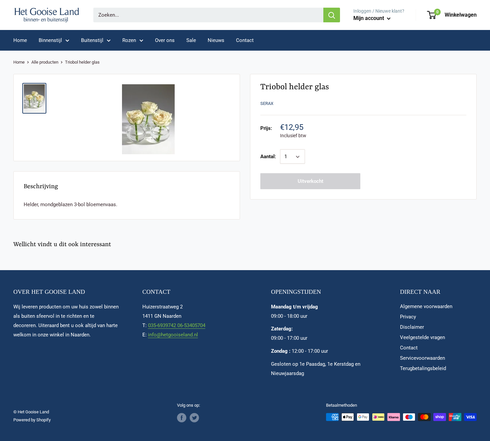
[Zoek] (331, 15)
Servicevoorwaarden (422, 358)
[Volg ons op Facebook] (181, 417)
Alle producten (44, 62)
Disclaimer (412, 327)
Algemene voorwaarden (426, 306)
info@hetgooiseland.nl (173, 335)
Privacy (408, 317)
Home (20, 40)
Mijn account (369, 18)
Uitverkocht (310, 182)
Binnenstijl (50, 40)
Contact (245, 40)
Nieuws (216, 40)
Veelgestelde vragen (422, 337)
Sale (191, 40)
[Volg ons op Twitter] (194, 417)
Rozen (129, 40)
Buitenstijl (92, 40)
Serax (266, 103)
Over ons (165, 40)
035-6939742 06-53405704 (176, 325)
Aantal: (268, 157)
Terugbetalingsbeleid (423, 368)
